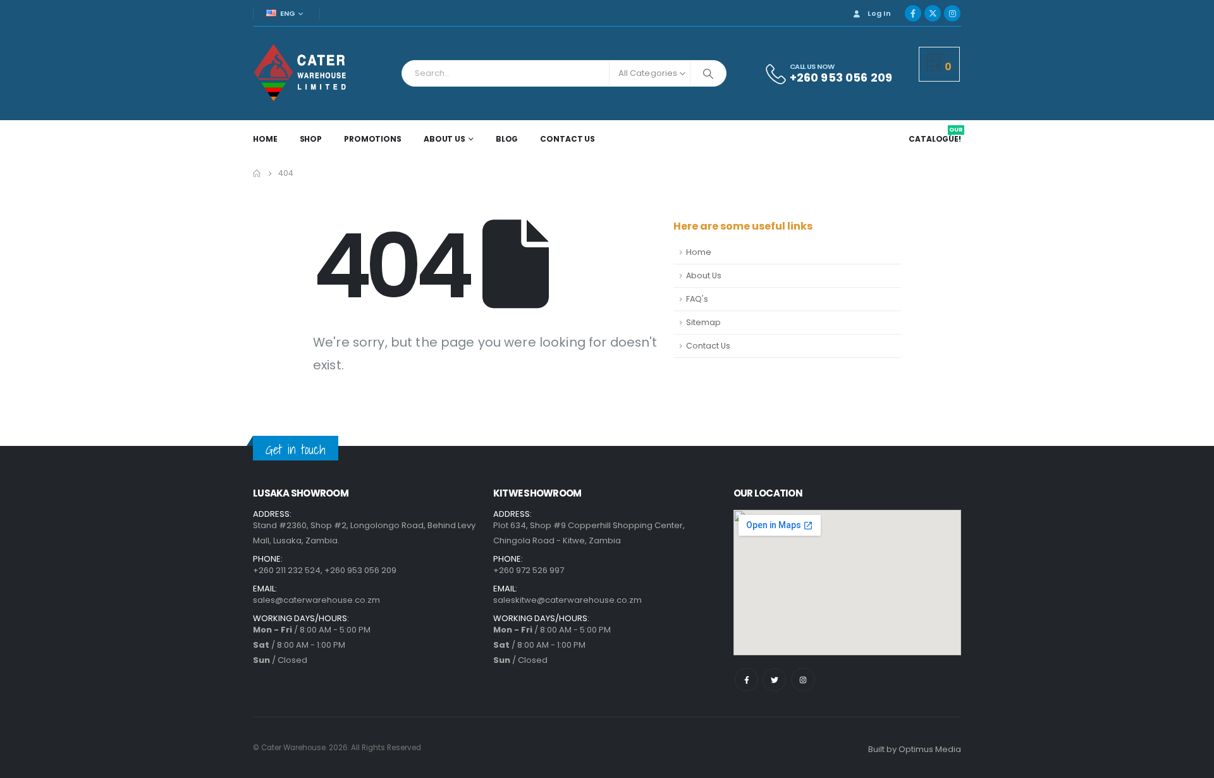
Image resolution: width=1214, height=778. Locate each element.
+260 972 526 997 (528, 570)
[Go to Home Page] (257, 173)
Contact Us (567, 138)
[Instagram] (952, 13)
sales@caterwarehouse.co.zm (316, 600)
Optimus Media (929, 749)
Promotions (373, 138)
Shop (311, 138)
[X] (932, 13)
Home (265, 138)
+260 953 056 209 (360, 570)
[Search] (708, 73)
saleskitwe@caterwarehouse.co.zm (567, 600)
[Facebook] (913, 13)
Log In (879, 13)
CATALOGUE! (936, 139)
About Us (444, 138)
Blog (507, 138)
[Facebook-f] (746, 679)
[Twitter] (774, 679)
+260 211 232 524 (287, 570)
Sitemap (703, 322)
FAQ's (697, 298)
